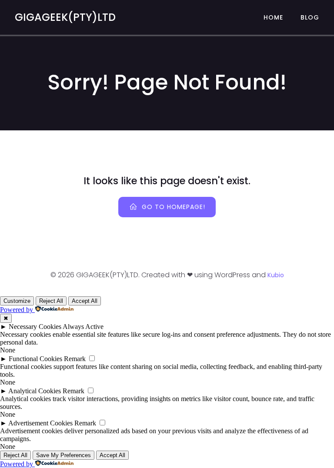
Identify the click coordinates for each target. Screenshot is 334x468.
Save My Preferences (63, 455)
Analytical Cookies (34, 391)
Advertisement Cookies (40, 423)
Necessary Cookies (35, 326)
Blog (310, 17)
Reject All (51, 301)
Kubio (275, 275)
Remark (75, 358)
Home (273, 17)
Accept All (84, 301)
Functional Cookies (35, 358)
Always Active (83, 326)
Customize (16, 301)
